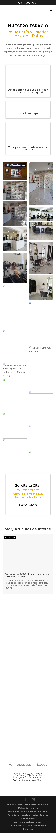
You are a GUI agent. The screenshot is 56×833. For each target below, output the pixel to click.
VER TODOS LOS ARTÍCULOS (28, 764)
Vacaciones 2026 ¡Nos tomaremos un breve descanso (28, 575)
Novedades (10, 537)
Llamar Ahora (28, 505)
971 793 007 (28, 3)
